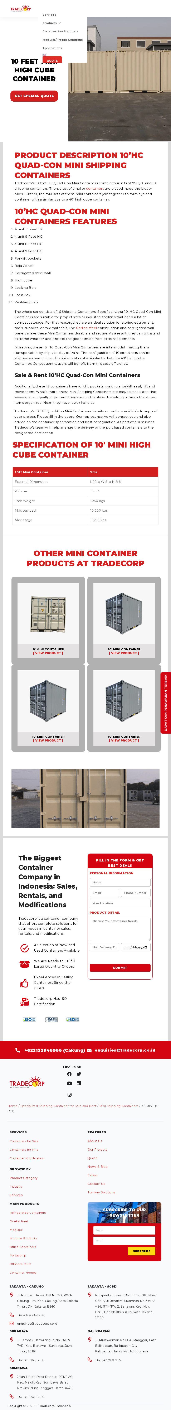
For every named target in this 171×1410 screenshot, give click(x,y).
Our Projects (97, 1149)
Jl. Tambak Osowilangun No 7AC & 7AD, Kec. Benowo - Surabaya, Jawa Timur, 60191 (44, 1345)
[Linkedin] (78, 1083)
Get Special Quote (34, 96)
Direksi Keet (19, 1221)
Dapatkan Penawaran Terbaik (166, 703)
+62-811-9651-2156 (30, 1360)
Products (50, 23)
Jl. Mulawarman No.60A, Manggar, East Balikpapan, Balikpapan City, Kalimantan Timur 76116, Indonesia (125, 1345)
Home (13, 1106)
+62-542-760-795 (108, 1360)
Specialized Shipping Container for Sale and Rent (58, 1106)
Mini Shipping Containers (118, 1106)
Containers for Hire (24, 1149)
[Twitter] (78, 1074)
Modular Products (23, 1238)
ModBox (16, 1229)
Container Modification (27, 1158)
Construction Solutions (60, 31)
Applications (52, 48)
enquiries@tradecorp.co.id (37, 1324)
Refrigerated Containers (28, 1212)
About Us (95, 1141)
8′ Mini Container (48, 649)
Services (49, 14)
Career (93, 1175)
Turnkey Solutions (101, 1192)
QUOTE (52, 60)
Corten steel (86, 328)
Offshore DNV (20, 1264)
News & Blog (98, 1167)
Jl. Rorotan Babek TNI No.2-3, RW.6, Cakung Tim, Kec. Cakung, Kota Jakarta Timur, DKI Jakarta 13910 (47, 1300)
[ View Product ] (48, 653)
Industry (16, 1186)
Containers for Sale (24, 1141)
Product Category (24, 1178)
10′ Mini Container (124, 649)
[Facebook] (69, 1074)
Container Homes (23, 1272)
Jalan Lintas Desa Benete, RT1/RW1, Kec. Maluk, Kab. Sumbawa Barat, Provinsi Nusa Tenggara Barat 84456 (45, 1382)
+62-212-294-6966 (30, 1315)
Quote (93, 1158)
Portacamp (18, 1255)
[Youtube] (69, 1083)
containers (95, 188)
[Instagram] (69, 1094)
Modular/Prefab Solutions (63, 39)
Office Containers (23, 1247)
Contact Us (96, 1184)
